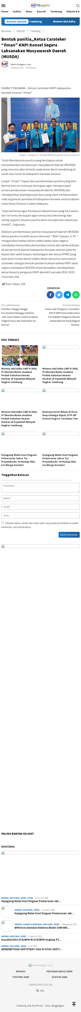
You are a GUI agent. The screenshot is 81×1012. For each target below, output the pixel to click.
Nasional (8, 846)
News (23, 898)
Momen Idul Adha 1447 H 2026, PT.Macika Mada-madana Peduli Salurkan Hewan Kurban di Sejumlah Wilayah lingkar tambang (19, 375)
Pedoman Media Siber (60, 971)
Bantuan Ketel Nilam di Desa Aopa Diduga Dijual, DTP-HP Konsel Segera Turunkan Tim (60, 415)
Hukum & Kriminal (32, 924)
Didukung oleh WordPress (30, 1005)
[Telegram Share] (67, 295)
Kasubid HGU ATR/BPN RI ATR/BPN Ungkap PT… (31, 939)
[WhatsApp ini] (76, 295)
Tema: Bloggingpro (54, 1005)
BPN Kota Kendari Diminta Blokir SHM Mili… (42, 927)
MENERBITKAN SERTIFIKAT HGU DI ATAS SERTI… (31, 949)
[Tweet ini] (59, 295)
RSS (42, 990)
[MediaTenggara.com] (40, 5)
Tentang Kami (20, 977)
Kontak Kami (59, 977)
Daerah (5, 898)
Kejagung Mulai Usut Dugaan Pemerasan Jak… (31, 901)
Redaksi (20, 971)
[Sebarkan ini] (50, 295)
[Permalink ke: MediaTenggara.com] (7, 65)
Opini (30, 898)
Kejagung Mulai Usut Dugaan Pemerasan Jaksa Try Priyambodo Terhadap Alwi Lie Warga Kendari (19, 460)
